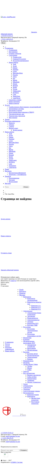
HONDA (16, 93)
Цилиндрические (33, 355)
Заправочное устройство (31, 345)
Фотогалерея (13, 182)
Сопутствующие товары (31, 391)
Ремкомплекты (28, 361)
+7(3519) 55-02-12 (7, 35)
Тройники (30, 380)
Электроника (27, 311)
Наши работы (13, 62)
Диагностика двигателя (17, 116)
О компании (9, 48)
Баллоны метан (32, 354)
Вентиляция (31, 348)
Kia (14, 78)
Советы (11, 126)
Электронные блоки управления (34, 313)
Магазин (8, 183)
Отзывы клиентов (15, 53)
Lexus (15, 71)
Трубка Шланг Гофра (30, 364)
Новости (12, 123)
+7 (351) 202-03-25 (7, 438)
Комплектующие (33, 394)
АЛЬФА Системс (17, 462)
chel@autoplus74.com (13, 441)
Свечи (25, 384)
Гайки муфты (31, 377)
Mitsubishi (16, 82)
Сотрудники (13, 55)
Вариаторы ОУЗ (32, 323)
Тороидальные (32, 357)
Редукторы (27, 327)
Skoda (15, 87)
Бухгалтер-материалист (21, 60)
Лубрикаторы (28, 386)
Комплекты (27, 297)
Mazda (15, 80)
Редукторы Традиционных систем (32, 330)
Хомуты (26, 371)
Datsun (15, 68)
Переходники (31, 378)
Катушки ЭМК (32, 325)
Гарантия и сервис (15, 100)
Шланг (29, 368)
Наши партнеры (14, 101)
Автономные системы (16, 109)
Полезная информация (12, 121)
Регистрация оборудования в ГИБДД (21, 112)
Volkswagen (17, 91)
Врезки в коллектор (34, 375)
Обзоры (11, 125)
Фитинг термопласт (34, 382)
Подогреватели (28, 393)
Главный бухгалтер (19, 59)
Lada (14, 94)
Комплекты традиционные (32, 299)
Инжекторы (27, 338)
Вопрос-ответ (13, 128)
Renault (15, 85)
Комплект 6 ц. (36, 307)
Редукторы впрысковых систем (34, 335)
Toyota (15, 89)
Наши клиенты (14, 103)
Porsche (15, 75)
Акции (7, 119)
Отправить (23, 450)
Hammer (15, 69)
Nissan (15, 84)
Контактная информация (17, 173)
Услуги (7, 105)
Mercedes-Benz (18, 73)
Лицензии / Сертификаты (17, 174)
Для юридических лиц (16, 114)
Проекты (8, 176)
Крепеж (30, 359)
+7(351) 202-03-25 (7, 39)
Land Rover (16, 98)
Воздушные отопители (35, 402)
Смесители (27, 387)
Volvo (15, 77)
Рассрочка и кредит (15, 110)
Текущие (12, 180)
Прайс (7, 169)
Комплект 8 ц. (36, 309)
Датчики (30, 322)
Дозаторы (26, 389)
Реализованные (14, 178)
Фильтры (26, 362)
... (5, 46)
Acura (15, 66)
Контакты (8, 171)
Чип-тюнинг (13, 117)
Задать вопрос (17, 130)
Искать (26, 187)
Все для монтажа (29, 373)
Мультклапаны (32, 350)
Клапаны (26, 339)
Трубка (29, 366)
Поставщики (13, 52)
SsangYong (16, 96)
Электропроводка (33, 320)
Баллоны (26, 352)
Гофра (29, 370)
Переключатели (32, 318)
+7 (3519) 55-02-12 (7, 433)
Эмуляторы (31, 316)
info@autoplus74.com (13, 436)
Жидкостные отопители (35, 399)
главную (13, 280)
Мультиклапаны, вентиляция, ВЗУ (29, 342)
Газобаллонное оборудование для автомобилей (25, 107)
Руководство (17, 57)
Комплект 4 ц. (36, 305)
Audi (14, 64)
